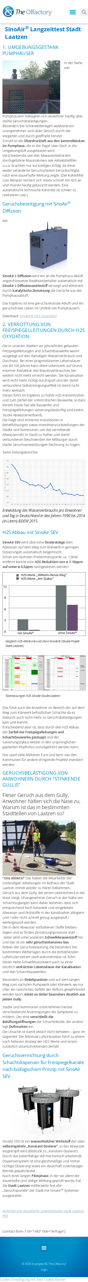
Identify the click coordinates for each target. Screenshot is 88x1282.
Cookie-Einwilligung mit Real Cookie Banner (33, 1279)
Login (44, 1269)
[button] (73, 12)
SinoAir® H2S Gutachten (38, 316)
